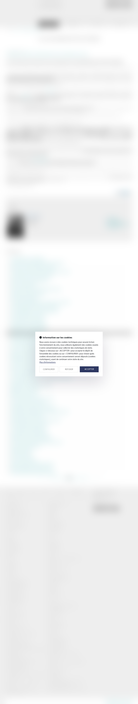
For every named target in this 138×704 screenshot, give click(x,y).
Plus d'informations (47, 362)
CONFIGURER (49, 369)
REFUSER (69, 369)
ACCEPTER (89, 369)
